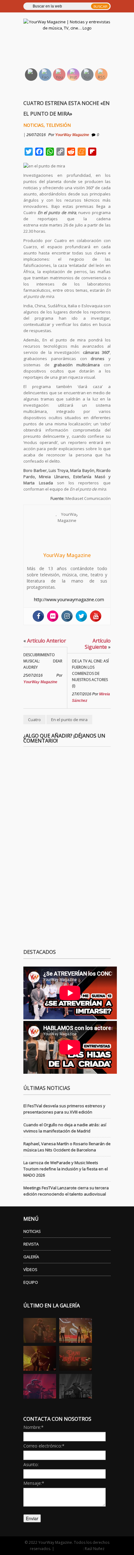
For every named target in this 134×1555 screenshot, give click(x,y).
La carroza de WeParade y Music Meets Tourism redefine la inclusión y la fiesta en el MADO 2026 (65, 1169)
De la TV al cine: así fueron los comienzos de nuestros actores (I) (90, 673)
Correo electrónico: (44, 1446)
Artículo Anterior (44, 641)
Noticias (33, 125)
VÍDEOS (30, 1269)
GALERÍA (31, 1257)
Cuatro (34, 719)
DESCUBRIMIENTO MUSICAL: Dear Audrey (42, 661)
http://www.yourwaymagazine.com (69, 599)
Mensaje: (33, 1483)
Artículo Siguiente (98, 644)
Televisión (58, 125)
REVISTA (31, 1244)
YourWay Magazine (72, 135)
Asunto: (31, 1464)
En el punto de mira (69, 719)
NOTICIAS (32, 1231)
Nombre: (33, 1427)
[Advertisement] (74, 48)
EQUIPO (30, 1282)
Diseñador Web (69, 1548)
